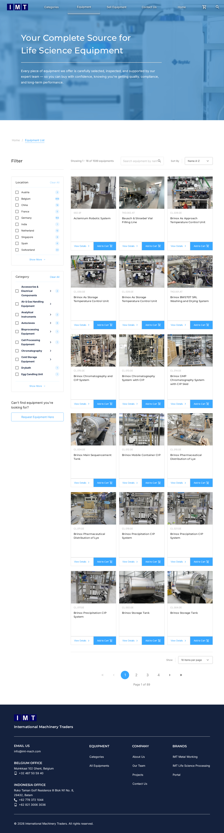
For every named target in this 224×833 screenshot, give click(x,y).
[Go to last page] (181, 675)
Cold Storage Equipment (29, 359)
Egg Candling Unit (32, 374)
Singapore (27, 237)
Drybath (26, 367)
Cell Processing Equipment (30, 342)
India (24, 224)
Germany (26, 217)
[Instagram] (188, 823)
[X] (208, 823)
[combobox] (199, 160)
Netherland (27, 230)
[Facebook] (198, 823)
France (25, 211)
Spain (24, 243)
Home (16, 140)
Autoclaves (28, 322)
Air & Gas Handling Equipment (32, 303)
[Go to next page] (170, 675)
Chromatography (31, 350)
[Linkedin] (169, 823)
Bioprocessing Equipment (30, 331)
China (24, 204)
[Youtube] (178, 823)
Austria (25, 192)
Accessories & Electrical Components (29, 291)
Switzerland (28, 249)
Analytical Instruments (28, 314)
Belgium (25, 198)
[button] (159, 161)
